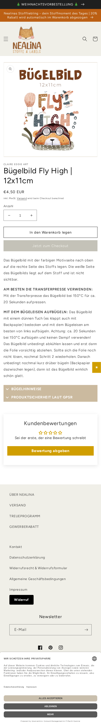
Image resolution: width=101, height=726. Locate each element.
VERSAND (17, 505)
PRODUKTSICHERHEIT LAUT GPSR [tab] (42, 397)
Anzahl (8, 206)
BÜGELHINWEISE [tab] (26, 389)
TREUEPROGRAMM (24, 516)
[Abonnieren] (86, 629)
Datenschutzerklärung (27, 557)
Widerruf (21, 600)
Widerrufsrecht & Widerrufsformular (38, 568)
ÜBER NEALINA (21, 495)
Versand (22, 198)
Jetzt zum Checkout (50, 246)
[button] (6, 39)
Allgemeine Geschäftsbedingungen (37, 579)
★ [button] (97, 367)
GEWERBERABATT (24, 527)
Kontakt (15, 547)
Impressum (18, 590)
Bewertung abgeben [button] (50, 450)
